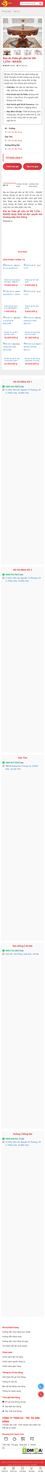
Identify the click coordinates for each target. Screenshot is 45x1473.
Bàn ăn (17, 11)
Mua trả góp (32, 166)
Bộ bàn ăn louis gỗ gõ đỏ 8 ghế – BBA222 (12, 281)
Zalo (22, 386)
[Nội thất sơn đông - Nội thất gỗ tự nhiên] (8, 3)
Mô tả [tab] (5, 185)
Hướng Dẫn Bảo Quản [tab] (34, 185)
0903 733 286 (12, 950)
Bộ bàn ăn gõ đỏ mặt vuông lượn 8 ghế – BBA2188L (12, 359)
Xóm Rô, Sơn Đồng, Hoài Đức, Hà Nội (22, 954)
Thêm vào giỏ (12, 166)
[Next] (38, 33)
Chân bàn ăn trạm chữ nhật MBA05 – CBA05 (11, 307)
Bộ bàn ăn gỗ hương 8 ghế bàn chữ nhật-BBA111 (32, 359)
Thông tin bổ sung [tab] (21, 185)
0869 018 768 (12, 574)
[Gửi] (40, 3)
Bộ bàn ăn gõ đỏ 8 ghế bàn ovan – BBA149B (11, 333)
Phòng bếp (6, 11)
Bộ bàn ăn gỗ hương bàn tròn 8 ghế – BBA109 (32, 333)
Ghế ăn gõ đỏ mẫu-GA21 (32, 281)
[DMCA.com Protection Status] (32, 1450)
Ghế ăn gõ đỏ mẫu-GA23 (32, 307)
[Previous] (6, 33)
